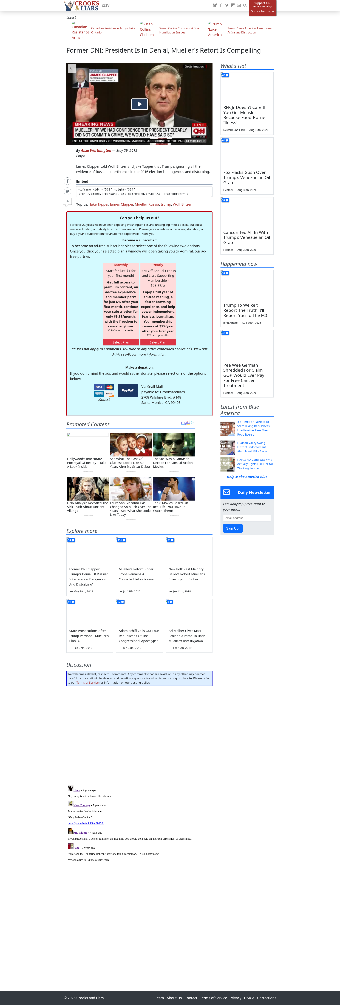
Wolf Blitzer (182, 204)
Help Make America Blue (247, 476)
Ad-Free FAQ (121, 354)
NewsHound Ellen (234, 130)
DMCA (249, 997)
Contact (191, 997)
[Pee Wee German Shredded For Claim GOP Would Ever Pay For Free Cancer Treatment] (247, 345)
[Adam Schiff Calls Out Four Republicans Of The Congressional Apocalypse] (139, 612)
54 (69, 540)
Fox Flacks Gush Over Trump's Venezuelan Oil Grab (246, 177)
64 (223, 140)
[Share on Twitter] (67, 191)
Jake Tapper (99, 204)
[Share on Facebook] (67, 181)
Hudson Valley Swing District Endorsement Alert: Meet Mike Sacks (252, 447)
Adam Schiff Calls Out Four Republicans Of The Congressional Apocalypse (139, 636)
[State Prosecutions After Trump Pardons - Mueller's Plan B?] (90, 612)
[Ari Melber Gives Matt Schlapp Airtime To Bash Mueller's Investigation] (189, 612)
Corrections (266, 997)
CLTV (105, 5)
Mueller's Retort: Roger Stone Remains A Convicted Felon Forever (137, 574)
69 (223, 75)
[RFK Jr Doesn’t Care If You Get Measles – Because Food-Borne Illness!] (247, 87)
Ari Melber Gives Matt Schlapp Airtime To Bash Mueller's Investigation (187, 636)
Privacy (235, 997)
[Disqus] (139, 828)
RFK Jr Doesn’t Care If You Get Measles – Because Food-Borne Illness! (244, 114)
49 (223, 333)
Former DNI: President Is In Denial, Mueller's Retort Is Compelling (163, 50)
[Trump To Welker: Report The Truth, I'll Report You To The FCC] (247, 285)
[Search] (245, 5)
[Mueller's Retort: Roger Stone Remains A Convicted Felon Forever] (139, 550)
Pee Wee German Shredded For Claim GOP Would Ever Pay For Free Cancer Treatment (243, 375)
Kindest (104, 399)
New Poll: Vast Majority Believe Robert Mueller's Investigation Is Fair (187, 574)
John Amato (230, 322)
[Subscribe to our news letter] (239, 5)
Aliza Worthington (96, 150)
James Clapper (121, 204)
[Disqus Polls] (139, 734)
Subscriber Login (262, 11)
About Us (174, 997)
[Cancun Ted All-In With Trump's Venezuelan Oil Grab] (247, 212)
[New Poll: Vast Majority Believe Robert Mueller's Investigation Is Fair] (189, 550)
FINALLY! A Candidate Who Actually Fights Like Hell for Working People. (255, 464)
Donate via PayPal (128, 390)
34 (223, 273)
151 (120, 540)
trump (166, 204)
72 (119, 601)
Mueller (141, 204)
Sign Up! (233, 528)
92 (69, 601)
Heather (228, 190)
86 (169, 540)
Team (159, 997)
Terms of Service (87, 683)
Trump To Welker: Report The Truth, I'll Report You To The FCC (245, 310)
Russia (153, 204)
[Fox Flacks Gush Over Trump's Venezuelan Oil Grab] (247, 152)
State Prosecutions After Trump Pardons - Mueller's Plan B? (89, 636)
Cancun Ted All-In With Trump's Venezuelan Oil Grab (246, 237)
